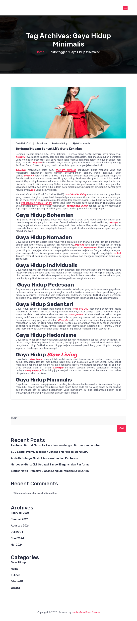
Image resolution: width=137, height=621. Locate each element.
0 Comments (83, 143)
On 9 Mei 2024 (23, 143)
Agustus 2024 (20, 525)
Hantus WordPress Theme (86, 612)
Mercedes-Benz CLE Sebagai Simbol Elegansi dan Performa (50, 464)
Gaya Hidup (61, 143)
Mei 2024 (17, 544)
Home (40, 52)
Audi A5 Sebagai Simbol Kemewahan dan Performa (44, 458)
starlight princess (66, 170)
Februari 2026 (20, 512)
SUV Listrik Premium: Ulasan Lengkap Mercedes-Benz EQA (49, 451)
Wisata (15, 587)
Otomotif (17, 581)
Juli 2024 (17, 532)
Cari (14, 418)
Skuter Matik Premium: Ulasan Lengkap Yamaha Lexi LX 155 (50, 470)
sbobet (117, 253)
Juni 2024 (17, 538)
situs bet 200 (81, 308)
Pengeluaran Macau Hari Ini (36, 203)
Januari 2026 (20, 519)
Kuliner (15, 575)
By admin (42, 143)
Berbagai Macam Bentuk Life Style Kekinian (49, 149)
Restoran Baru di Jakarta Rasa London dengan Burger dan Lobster (55, 445)
